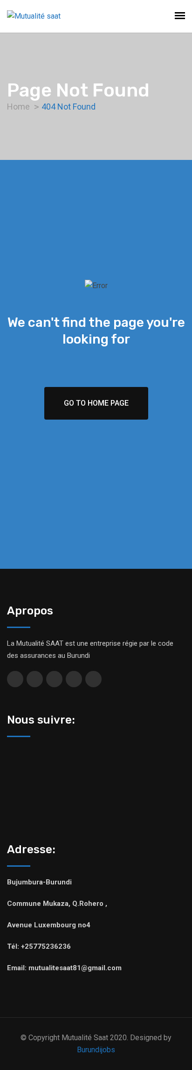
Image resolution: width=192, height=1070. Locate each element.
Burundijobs (96, 1049)
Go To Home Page (96, 403)
